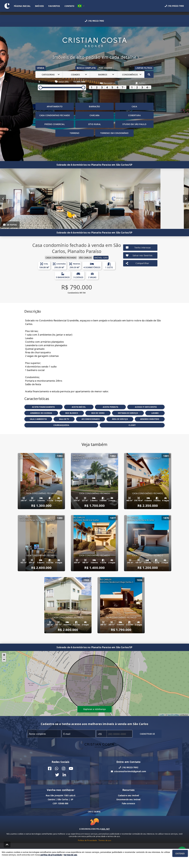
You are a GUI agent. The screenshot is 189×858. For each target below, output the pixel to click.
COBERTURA (134, 115)
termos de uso (70, 854)
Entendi (180, 853)
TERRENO (74, 133)
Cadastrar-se (147, 733)
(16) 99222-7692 (96, 20)
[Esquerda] (3, 199)
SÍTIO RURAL (94, 124)
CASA (134, 106)
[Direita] (186, 199)
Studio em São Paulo (134, 124)
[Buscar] (149, 74)
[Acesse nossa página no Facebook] (49, 769)
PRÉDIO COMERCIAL (54, 124)
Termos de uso (104, 840)
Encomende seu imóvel (129, 799)
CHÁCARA (94, 115)
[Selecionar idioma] (81, 6)
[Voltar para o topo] (7, 845)
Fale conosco (128, 803)
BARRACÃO (94, 106)
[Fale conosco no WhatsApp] (56, 769)
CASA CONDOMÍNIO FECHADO (54, 115)
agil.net (105, 829)
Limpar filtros (144, 67)
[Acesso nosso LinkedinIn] (64, 775)
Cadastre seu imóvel (128, 795)
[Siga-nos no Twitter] (57, 775)
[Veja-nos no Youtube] (71, 769)
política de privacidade (51, 854)
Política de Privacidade (87, 840)
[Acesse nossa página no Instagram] (63, 769)
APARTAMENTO (54, 106)
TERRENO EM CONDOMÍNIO (114, 133)
